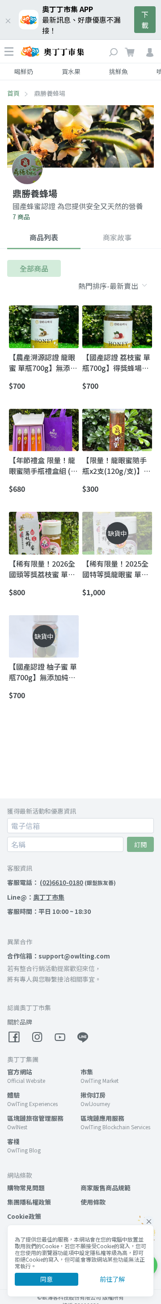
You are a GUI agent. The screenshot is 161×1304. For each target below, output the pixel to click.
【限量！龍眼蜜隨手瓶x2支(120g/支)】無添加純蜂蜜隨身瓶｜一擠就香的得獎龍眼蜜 (116, 465)
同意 (46, 1279)
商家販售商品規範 (105, 1187)
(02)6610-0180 (61, 882)
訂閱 (140, 844)
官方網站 (19, 1071)
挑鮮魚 (118, 71)
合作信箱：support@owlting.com (58, 955)
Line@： (35, 897)
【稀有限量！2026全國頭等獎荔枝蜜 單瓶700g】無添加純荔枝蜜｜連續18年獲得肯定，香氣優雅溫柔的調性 (42, 569)
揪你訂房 (93, 1094)
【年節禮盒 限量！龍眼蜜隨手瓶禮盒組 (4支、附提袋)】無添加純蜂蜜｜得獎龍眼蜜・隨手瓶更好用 (42, 465)
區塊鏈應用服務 (102, 1118)
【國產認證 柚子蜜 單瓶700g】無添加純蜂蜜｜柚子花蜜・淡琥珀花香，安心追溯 (43, 672)
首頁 (13, 93)
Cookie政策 (24, 1216)
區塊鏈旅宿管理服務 (35, 1118)
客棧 (13, 1141)
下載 (144, 19)
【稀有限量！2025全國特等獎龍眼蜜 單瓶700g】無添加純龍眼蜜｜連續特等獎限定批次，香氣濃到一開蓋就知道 (115, 569)
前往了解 (112, 1279)
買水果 (71, 71)
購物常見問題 (26, 1187)
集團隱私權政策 (29, 1201)
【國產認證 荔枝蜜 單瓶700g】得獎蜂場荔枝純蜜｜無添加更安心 (116, 362)
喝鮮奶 (23, 71)
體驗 (13, 1094)
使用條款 (93, 1201)
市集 (86, 1071)
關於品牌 (19, 1021)
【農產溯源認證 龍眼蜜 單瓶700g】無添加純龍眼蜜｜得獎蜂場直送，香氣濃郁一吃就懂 (43, 362)
